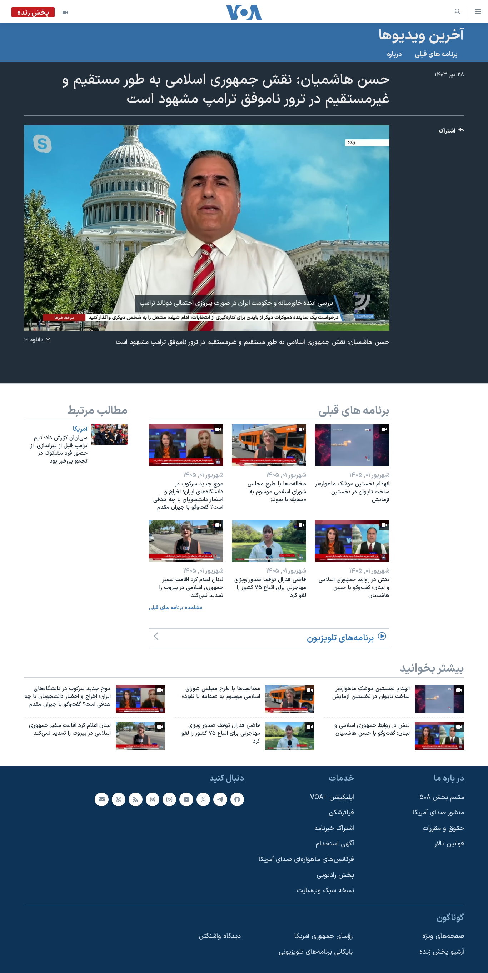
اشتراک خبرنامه (334, 828)
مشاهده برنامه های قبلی (176, 608)
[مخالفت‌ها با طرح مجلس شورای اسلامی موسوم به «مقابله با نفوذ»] (269, 445)
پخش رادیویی (335, 875)
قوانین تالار (449, 844)
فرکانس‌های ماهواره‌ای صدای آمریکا (306, 859)
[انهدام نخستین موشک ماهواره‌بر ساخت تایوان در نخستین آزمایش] (352, 445)
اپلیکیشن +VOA (332, 797)
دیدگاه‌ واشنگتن (220, 936)
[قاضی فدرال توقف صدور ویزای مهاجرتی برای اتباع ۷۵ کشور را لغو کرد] (269, 541)
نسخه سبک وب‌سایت (325, 890)
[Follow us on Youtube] (186, 799)
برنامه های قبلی (436, 54)
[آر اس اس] (135, 799)
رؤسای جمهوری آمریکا (323, 936)
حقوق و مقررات (443, 828)
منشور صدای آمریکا (438, 813)
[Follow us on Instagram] (169, 799)
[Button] (451, 132)
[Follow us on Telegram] (220, 799)
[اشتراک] (101, 799)
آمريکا (80, 429)
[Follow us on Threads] (152, 799)
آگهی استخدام (335, 844)
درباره (394, 54)
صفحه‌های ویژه (443, 936)
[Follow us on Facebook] (237, 799)
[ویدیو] (65, 12)
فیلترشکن (341, 813)
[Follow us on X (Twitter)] (203, 799)
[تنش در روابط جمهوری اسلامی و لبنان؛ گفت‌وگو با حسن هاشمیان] (352, 541)
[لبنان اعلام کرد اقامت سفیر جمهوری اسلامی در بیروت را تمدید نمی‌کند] (186, 541)
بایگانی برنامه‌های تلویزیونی (316, 952)
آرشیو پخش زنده (441, 952)
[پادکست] (118, 799)
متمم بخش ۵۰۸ (441, 797)
